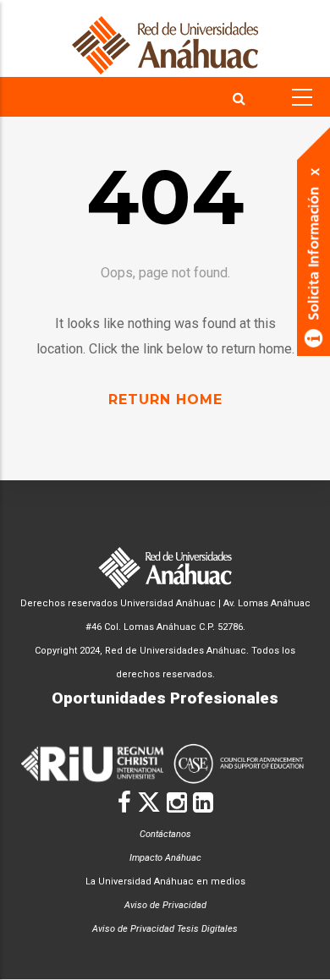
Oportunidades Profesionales (165, 698)
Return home (165, 399)
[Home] (165, 38)
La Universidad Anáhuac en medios (165, 881)
